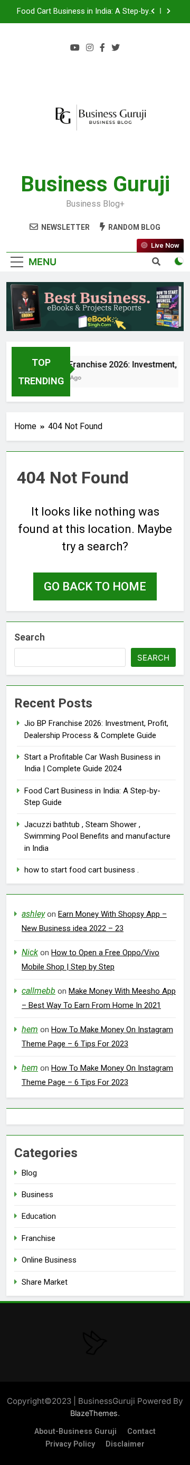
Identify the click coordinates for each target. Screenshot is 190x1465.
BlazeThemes (94, 1413)
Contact (141, 1431)
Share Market (45, 1282)
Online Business (49, 1260)
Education (39, 1216)
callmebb (38, 991)
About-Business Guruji (75, 1431)
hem (30, 1029)
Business (37, 1194)
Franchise (38, 1238)
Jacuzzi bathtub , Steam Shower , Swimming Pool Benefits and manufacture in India (97, 836)
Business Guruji (95, 184)
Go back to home (95, 586)
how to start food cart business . (81, 870)
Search (29, 637)
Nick (30, 952)
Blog (29, 1173)
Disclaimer (125, 1444)
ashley (33, 914)
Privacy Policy (70, 1444)
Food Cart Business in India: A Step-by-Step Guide (84, 11)
